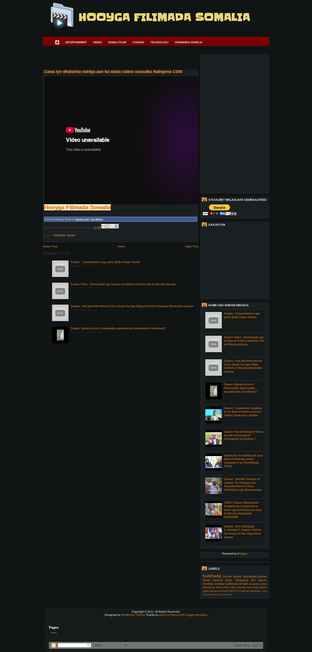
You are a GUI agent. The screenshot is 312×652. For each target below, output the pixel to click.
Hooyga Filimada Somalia (164, 17)
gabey (206, 591)
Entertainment (76, 42)
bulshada (60, 235)
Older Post (191, 246)
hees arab (253, 587)
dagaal (237, 576)
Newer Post (50, 246)
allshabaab (250, 576)
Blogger (242, 553)
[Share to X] (112, 226)
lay (219, 594)
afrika (226, 587)
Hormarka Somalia (188, 42)
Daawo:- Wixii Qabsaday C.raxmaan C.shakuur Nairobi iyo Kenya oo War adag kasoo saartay (242, 532)
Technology (160, 42)
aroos (229, 580)
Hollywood (242, 580)
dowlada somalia (213, 583)
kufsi (246, 583)
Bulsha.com (82, 219)
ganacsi (214, 591)
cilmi (230, 591)
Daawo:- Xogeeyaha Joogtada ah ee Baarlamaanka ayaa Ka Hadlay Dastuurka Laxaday (243, 412)
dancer (262, 580)
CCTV (237, 591)
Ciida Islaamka (238, 587)
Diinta (219, 587)
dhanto (263, 587)
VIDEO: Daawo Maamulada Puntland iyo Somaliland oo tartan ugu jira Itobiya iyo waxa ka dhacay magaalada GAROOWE (243, 509)
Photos (173, 615)
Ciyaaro (138, 42)
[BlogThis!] (108, 226)
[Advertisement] (126, 58)
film (253, 580)
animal (263, 583)
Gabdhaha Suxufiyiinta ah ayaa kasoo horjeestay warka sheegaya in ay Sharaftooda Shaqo (243, 461)
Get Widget (97, 219)
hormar (227, 576)
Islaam (71, 235)
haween (218, 580)
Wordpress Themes (133, 615)
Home (121, 246)
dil (240, 583)
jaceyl (206, 580)
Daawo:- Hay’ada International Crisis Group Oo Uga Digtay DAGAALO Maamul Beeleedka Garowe (132, 306)
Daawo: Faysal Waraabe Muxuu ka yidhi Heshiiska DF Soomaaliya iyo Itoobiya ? (244, 435)
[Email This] (103, 226)
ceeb (264, 591)
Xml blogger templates (194, 615)
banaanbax (209, 587)
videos (163, 615)
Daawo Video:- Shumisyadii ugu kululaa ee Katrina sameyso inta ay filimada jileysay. (123, 284)
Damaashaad (210, 594)
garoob (245, 591)
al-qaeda (254, 583)
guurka (262, 576)
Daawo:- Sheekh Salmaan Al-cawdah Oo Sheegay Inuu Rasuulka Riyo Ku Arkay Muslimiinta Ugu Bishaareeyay (243, 484)
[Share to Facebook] (116, 226)
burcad (224, 591)
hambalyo (255, 591)
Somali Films (117, 42)
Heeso (97, 42)
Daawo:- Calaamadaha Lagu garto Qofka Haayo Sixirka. (106, 262)
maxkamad (227, 594)
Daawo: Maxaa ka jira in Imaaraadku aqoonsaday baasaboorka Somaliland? (118, 328)
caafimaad (231, 583)
